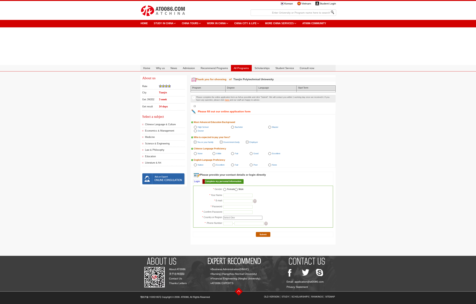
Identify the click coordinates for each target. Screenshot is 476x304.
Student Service (284, 68)
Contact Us (175, 278)
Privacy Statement (297, 286)
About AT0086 (177, 269)
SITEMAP (330, 296)
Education (150, 156)
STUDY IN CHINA (163, 23)
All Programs (241, 68)
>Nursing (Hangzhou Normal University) (233, 273)
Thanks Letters (178, 283)
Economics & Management (159, 130)
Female (231, 189)
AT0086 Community (314, 23)
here (227, 100)
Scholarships (262, 68)
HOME (144, 23)
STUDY (285, 296)
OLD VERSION (271, 296)
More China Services (279, 23)
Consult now (307, 68)
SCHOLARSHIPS (300, 296)
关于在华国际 (177, 273)
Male (241, 189)
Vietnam (306, 3)
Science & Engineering (157, 143)
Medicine (150, 137)
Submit (263, 234)
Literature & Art (153, 162)
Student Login (328, 3)
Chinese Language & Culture (160, 124)
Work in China (216, 23)
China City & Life (245, 23)
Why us (160, 68)
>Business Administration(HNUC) (229, 269)
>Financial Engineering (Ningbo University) (235, 278)
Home (146, 68)
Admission (189, 68)
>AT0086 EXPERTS (221, 283)
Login (197, 181)
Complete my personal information (223, 181)
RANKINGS (317, 296)
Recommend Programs (214, 68)
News (174, 68)
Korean (288, 3)
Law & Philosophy (154, 149)
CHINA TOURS (190, 23)
